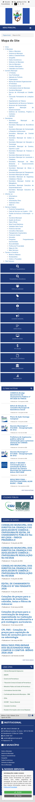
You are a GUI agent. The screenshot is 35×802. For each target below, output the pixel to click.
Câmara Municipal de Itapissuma (13, 671)
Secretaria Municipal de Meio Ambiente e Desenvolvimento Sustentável (21, 164)
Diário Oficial (13, 222)
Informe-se (9, 194)
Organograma (13, 79)
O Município (9, 49)
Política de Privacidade (16, 246)
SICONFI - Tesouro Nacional (12, 702)
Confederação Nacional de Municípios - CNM (17, 694)
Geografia (12, 58)
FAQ (14, 2)
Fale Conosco (9, 261)
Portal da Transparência (16, 209)
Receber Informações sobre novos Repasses (17, 710)
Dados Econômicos (15, 60)
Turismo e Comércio (11, 252)
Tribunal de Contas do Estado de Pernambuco (17, 682)
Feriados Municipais (15, 66)
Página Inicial (7, 35)
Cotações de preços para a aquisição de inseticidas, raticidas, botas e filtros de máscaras (16, 600)
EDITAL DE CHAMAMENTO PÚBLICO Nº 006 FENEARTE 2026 (16, 586)
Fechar (18, 796)
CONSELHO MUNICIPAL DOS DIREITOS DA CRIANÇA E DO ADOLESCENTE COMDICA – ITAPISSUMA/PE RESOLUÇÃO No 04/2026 (16, 552)
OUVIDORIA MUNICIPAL (18, 319)
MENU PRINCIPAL (9, 28)
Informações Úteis (15, 200)
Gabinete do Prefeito (15, 77)
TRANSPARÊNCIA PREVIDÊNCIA (17, 279)
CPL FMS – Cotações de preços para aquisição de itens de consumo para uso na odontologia (16, 633)
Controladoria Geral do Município (19, 88)
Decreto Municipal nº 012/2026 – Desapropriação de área (21, 428)
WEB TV (11, 205)
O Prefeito (12, 73)
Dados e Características (17, 55)
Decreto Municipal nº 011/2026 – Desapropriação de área (21, 454)
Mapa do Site (22, 2)
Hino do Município (15, 64)
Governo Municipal (11, 71)
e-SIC (17, 309)
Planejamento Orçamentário (18, 233)
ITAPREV (12, 116)
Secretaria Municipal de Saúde (19, 174)
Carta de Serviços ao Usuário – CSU (20, 211)
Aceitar (19, 792)
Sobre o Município (15, 51)
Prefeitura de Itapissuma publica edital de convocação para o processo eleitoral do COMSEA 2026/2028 (22, 441)
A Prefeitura (13, 84)
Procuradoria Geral (15, 86)
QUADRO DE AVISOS (17, 338)
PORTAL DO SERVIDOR (17, 289)
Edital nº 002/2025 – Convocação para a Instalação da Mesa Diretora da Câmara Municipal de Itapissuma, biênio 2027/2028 (20, 467)
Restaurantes (13, 257)
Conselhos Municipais (16, 231)
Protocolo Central (14, 235)
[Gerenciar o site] (32, 715)
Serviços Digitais (10, 207)
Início (7, 47)
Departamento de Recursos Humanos (21, 103)
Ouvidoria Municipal (15, 90)
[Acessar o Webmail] (29, 715)
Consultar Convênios (10, 706)
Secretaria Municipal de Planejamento (21, 172)
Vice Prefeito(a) (14, 75)
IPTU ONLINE (17, 348)
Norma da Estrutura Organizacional (20, 81)
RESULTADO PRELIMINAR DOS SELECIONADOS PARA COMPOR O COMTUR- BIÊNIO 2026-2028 (17, 649)
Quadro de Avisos (15, 220)
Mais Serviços (13, 250)
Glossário (7, 2)
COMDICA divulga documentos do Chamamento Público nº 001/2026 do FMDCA (20, 396)
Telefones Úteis (14, 203)
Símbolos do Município (16, 62)
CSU (17, 299)
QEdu (5, 698)
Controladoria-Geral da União (12, 690)
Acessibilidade (14, 244)
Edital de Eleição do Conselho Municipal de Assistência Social (19, 408)
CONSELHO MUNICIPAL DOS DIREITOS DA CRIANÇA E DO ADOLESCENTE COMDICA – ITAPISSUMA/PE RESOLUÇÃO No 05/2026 (16, 570)
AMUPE (6, 675)
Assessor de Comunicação (17, 105)
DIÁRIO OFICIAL (18, 328)
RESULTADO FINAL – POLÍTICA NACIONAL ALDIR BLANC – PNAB (21, 481)
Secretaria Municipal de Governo (19, 155)
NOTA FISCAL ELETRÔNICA (18, 358)
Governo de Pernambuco (11, 679)
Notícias (11, 198)
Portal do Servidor (15, 229)
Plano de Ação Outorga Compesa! (19, 418)
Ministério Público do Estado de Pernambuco (17, 686)
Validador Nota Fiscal (16, 226)
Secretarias (9, 118)
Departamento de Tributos (17, 101)
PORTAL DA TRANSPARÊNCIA (17, 269)
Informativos (13, 196)
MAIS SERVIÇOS (17, 378)
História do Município (16, 53)
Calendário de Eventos (16, 69)
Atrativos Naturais (15, 255)
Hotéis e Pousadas (15, 259)
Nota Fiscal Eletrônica (16, 224)
